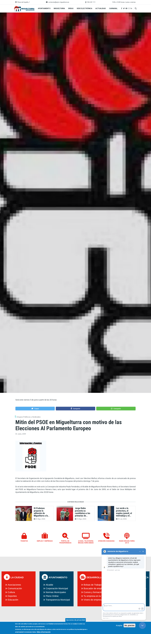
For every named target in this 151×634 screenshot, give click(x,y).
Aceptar (119, 625)
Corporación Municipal (57, 588)
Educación (13, 599)
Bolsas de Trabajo (92, 584)
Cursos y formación (93, 592)
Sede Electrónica (84, 8)
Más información (44, 632)
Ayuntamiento (44, 8)
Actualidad (100, 8)
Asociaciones (14, 584)
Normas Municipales (56, 592)
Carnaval (113, 8)
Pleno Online (52, 596)
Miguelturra (59, 8)
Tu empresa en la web (94, 596)
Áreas (70, 8)
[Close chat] (142, 625)
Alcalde (49, 584)
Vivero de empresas (93, 599)
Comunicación (15, 588)
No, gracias (129, 625)
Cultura (11, 592)
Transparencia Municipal (58, 599)
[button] (35, 408)
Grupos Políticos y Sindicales (29, 417)
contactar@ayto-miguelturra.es (58, 2)
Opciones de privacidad (75, 620)
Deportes (12, 596)
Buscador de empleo (94, 588)
